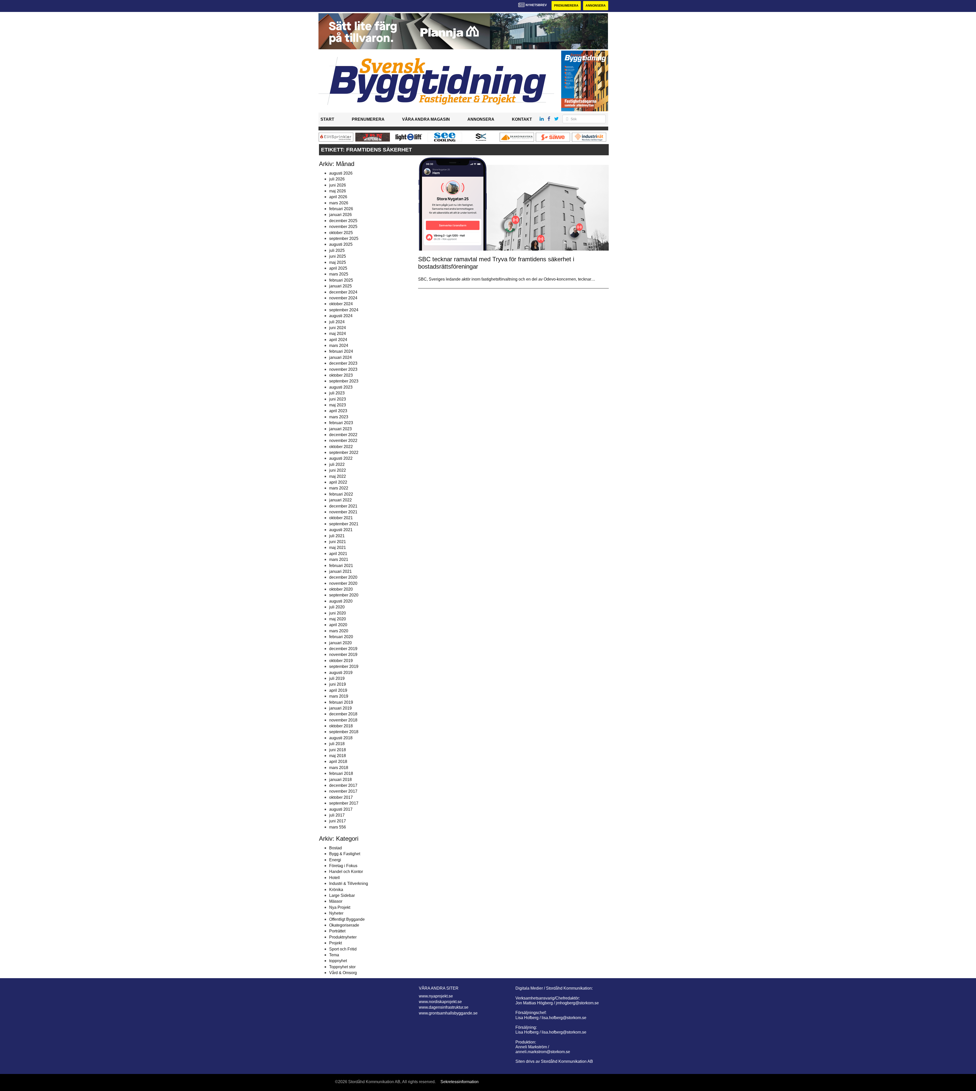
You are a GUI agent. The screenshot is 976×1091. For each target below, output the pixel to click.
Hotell (334, 877)
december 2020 (343, 577)
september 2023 (343, 381)
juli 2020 (337, 607)
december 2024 (343, 292)
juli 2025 (337, 250)
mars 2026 (338, 203)
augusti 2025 (341, 244)
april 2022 (338, 482)
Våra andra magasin (426, 119)
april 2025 (338, 268)
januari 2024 (340, 357)
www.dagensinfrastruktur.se (443, 1007)
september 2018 (343, 732)
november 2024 (343, 298)
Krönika (336, 889)
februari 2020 (341, 637)
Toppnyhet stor (342, 967)
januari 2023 (340, 429)
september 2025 (343, 238)
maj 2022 (337, 476)
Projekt (335, 943)
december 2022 (343, 435)
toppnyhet (338, 961)
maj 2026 (337, 191)
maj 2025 (337, 262)
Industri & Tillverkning (348, 883)
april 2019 (338, 690)
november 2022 (343, 440)
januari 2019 (340, 708)
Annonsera (596, 5)
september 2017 (343, 803)
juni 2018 (337, 750)
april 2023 (338, 411)
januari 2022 (340, 500)
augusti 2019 (341, 672)
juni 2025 (337, 256)
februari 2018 (341, 773)
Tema (334, 955)
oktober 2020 (341, 589)
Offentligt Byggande (347, 919)
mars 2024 (338, 345)
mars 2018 (338, 767)
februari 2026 (341, 209)
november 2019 (343, 654)
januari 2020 (340, 643)
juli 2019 (337, 678)
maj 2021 (337, 547)
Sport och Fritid (343, 949)
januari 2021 (340, 571)
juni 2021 (337, 542)
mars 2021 (338, 559)
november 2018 (343, 720)
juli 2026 (337, 179)
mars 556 (337, 827)
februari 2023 (341, 423)
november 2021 (343, 512)
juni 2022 (337, 470)
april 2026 (338, 197)
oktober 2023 (341, 375)
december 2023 (343, 363)
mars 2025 (338, 274)
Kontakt (522, 119)
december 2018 (343, 714)
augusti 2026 (341, 173)
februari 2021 (341, 565)
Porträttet (337, 931)
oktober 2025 (341, 233)
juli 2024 (337, 322)
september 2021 (343, 524)
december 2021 (343, 506)
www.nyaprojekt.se (436, 996)
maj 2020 (337, 619)
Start (327, 119)
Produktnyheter (343, 937)
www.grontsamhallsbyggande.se (448, 1013)
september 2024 (343, 310)
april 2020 (338, 625)
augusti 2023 (341, 387)
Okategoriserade (344, 925)
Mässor (335, 901)
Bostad (335, 848)
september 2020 (343, 595)
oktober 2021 (341, 518)
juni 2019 (337, 684)
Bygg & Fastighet (344, 854)
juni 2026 (337, 185)
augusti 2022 (341, 458)
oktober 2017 (341, 797)
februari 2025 (341, 280)
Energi (335, 860)
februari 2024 (341, 351)
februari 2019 (341, 702)
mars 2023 (338, 417)
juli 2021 (337, 536)
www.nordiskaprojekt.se (440, 1002)
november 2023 (343, 369)
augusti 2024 (341, 316)
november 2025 (343, 226)
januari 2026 (340, 214)
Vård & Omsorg (343, 973)
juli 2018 (337, 744)
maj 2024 (337, 333)
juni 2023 (337, 399)
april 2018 (338, 761)
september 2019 (343, 666)
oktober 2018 (341, 726)
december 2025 (343, 221)
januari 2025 (340, 286)
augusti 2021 (341, 530)
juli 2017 (337, 815)
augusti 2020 (341, 601)
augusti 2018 (341, 738)
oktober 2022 (341, 446)
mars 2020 (338, 631)
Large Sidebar (342, 895)
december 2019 (343, 649)
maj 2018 (337, 756)
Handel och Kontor (346, 871)
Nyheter (336, 913)
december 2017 (343, 785)
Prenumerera (566, 5)
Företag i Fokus (343, 866)
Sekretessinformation (459, 1082)
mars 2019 (338, 696)
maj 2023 (337, 405)
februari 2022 (341, 494)
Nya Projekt (339, 907)
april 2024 (338, 339)
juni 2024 (337, 328)
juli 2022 (337, 464)
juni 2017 (337, 821)
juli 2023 (337, 393)
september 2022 (343, 452)
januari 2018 (340, 779)
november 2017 (343, 791)
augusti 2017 (341, 809)
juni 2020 (337, 613)
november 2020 (343, 583)
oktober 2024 (341, 304)
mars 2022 (338, 488)
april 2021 (338, 553)
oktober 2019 (341, 660)
